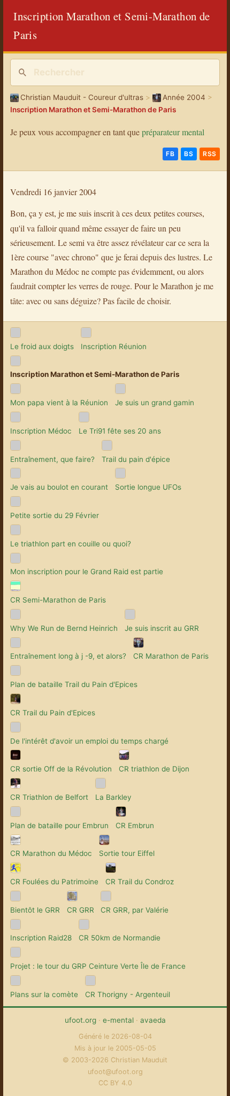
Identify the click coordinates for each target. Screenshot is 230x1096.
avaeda (153, 1020)
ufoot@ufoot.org (115, 1072)
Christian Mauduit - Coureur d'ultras (81, 97)
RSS (210, 154)
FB (170, 154)
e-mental (118, 1020)
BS (188, 154)
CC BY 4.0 (115, 1083)
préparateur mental (173, 131)
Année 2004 (184, 97)
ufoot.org (80, 1020)
